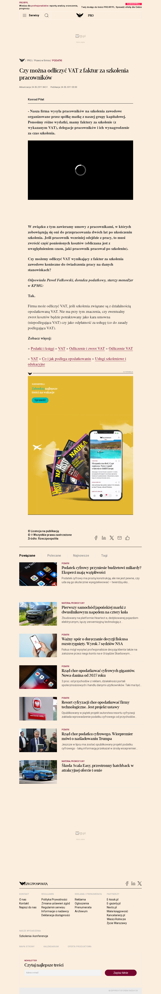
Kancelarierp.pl (116, 915)
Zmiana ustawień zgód (55, 903)
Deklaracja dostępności (55, 915)
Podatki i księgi (42, 348)
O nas (22, 899)
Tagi (104, 555)
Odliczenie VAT (121, 348)
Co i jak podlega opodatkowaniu (66, 358)
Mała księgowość (117, 911)
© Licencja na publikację (43, 531)
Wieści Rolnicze (116, 919)
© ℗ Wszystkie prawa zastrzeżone (50, 534)
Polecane (54, 555)
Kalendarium (51, 946)
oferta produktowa (79, 946)
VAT (61, 348)
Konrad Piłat (36, 99)
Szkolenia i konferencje (33, 936)
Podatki (57, 60)
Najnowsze (81, 555)
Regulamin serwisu (53, 907)
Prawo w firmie (42, 60)
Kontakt (24, 903)
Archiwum (81, 911)
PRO (91, 15)
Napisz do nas (28, 907)
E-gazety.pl (114, 903)
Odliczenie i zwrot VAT (87, 348)
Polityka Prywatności (54, 899)
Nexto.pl (112, 907)
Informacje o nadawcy (55, 911)
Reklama (80, 899)
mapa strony (27, 946)
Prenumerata (83, 907)
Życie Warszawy (117, 923)
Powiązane (27, 555)
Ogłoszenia (82, 903)
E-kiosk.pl (112, 899)
